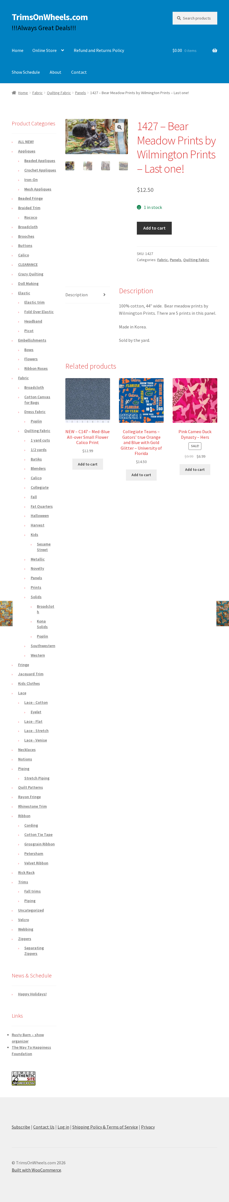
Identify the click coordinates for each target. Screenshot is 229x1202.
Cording (31, 825)
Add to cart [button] (87, 464)
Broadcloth (28, 226)
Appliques (26, 151)
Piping (23, 768)
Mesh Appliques (37, 189)
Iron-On (31, 179)
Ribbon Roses (36, 368)
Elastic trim (34, 302)
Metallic (38, 559)
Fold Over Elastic (39, 311)
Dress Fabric (35, 411)
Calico (23, 254)
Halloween (40, 515)
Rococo (30, 217)
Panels (80, 92)
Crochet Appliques (40, 170)
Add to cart (154, 228)
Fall (34, 496)
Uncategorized (31, 910)
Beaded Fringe (30, 198)
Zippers (24, 938)
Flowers (31, 358)
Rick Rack (26, 872)
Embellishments (32, 340)
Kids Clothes (29, 683)
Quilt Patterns (30, 787)
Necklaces (27, 749)
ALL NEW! (26, 141)
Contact (79, 72)
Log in (63, 1127)
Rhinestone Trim (32, 806)
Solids (36, 596)
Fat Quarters (42, 506)
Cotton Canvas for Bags (37, 399)
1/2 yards (39, 449)
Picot (29, 330)
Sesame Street (44, 547)
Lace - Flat (33, 721)
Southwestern (43, 645)
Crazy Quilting (30, 273)
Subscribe (21, 1127)
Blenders (38, 468)
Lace (22, 692)
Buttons (25, 245)
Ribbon (24, 815)
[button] (119, 127)
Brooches (26, 236)
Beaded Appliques (39, 160)
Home (17, 50)
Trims (23, 881)
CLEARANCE (28, 264)
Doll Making (28, 283)
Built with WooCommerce (36, 1170)
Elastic (24, 292)
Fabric (37, 92)
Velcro (23, 919)
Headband (33, 321)
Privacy (148, 1127)
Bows (29, 349)
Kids (34, 534)
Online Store (44, 50)
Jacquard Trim (31, 673)
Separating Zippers (34, 950)
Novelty (37, 568)
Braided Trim (29, 207)
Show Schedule (26, 72)
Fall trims (32, 891)
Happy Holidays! (32, 993)
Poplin (36, 421)
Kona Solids (42, 624)
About (55, 72)
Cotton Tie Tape (38, 834)
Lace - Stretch (36, 730)
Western (38, 655)
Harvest (37, 525)
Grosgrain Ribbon (39, 843)
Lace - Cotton (36, 702)
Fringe (23, 664)
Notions (25, 759)
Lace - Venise (35, 740)
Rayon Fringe (29, 796)
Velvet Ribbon (36, 862)
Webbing (25, 929)
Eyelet (36, 711)
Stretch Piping (36, 778)
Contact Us (43, 1127)
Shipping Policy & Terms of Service (105, 1127)
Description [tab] (76, 294)
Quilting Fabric (59, 92)
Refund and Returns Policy (99, 50)
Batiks (36, 459)
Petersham (33, 853)
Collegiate (40, 487)
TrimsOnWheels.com (50, 17)
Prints (36, 587)
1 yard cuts (40, 440)
